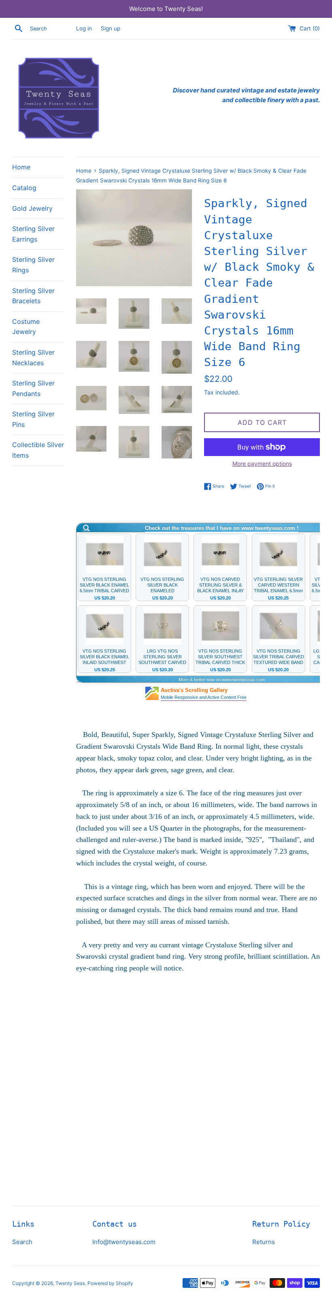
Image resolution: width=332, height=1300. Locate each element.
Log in (84, 28)
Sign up (110, 28)
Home (21, 167)
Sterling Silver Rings (33, 264)
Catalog (24, 188)
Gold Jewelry (32, 208)
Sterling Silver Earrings (33, 234)
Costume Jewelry (26, 326)
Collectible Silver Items (38, 450)
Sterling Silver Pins (33, 419)
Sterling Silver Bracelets (33, 296)
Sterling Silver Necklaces (33, 357)
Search (22, 1242)
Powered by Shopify (110, 1283)
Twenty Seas (70, 1283)
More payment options (262, 463)
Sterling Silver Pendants (33, 388)
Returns (263, 1242)
